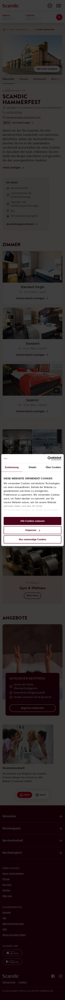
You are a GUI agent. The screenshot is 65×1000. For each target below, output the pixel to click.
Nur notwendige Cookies (32, 539)
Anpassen (30, 530)
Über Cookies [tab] (53, 467)
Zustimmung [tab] (12, 467)
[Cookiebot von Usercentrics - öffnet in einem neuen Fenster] (47, 458)
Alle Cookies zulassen (32, 521)
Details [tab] (32, 467)
